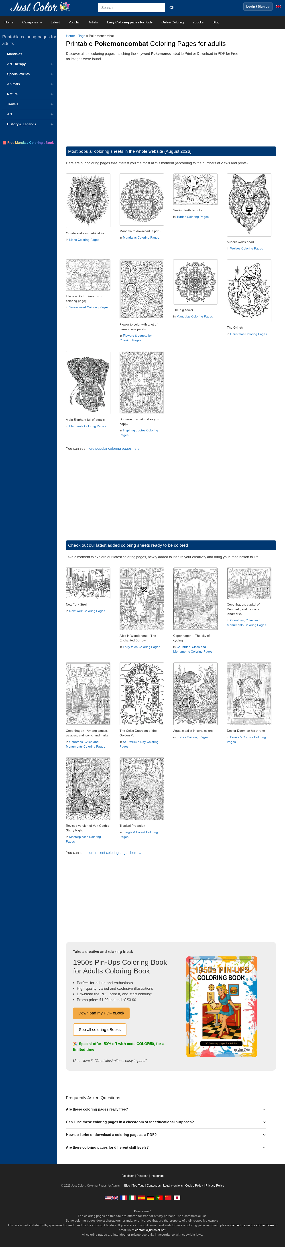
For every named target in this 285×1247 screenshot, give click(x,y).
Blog (216, 22)
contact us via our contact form (252, 1225)
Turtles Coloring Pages (193, 216)
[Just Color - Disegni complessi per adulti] (132, 1197)
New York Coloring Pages (87, 611)
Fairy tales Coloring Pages (141, 647)
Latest (55, 22)
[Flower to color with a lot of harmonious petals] (142, 318)
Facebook (128, 1175)
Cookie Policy (194, 1185)
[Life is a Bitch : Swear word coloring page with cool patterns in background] (88, 289)
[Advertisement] (171, 102)
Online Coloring (172, 22)
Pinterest (143, 1175)
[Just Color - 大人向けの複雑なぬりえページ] (177, 1197)
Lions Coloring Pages (84, 239)
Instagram (157, 1175)
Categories (30, 22)
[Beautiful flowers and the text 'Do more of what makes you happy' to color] (142, 412)
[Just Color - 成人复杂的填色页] (168, 1197)
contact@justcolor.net (150, 1230)
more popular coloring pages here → (115, 448)
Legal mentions (173, 1185)
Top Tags (138, 1185)
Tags (81, 36)
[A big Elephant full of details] (88, 413)
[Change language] (278, 6)
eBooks (198, 22)
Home (8, 22)
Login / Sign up (258, 6)
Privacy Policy (215, 1185)
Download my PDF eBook (101, 1013)
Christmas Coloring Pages (248, 334)
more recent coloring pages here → (114, 853)
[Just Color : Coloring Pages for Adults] (41, 6)
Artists (93, 22)
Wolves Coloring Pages (246, 248)
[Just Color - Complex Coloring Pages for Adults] (111, 1197)
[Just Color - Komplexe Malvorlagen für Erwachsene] (150, 1197)
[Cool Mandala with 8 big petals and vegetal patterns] (195, 303)
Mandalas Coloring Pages (141, 237)
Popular (74, 22)
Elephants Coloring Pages (87, 426)
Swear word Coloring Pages (88, 307)
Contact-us (154, 1185)
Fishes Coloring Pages (192, 737)
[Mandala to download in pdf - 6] (142, 224)
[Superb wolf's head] (249, 235)
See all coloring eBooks (100, 1029)
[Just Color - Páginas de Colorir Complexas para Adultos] (159, 1197)
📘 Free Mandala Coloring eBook (28, 142)
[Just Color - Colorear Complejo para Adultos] (141, 1197)
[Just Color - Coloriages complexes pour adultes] (123, 1197)
